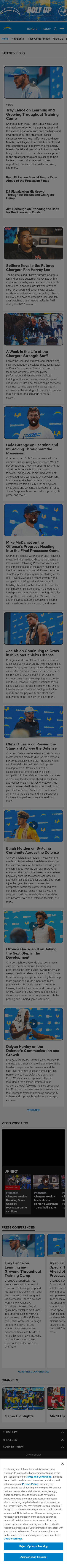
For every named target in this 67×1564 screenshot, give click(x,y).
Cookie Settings (13, 1538)
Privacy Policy (30, 1483)
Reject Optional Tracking (33, 1546)
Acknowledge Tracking (33, 1556)
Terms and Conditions (38, 1476)
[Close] (62, 1464)
